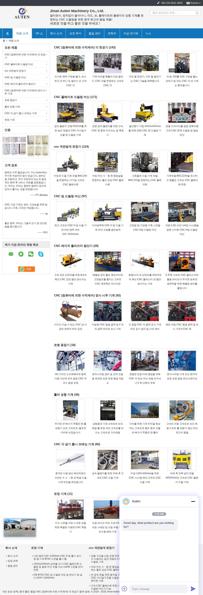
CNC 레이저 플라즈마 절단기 (20, 84)
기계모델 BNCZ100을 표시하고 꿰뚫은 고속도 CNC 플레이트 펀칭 (182, 180)
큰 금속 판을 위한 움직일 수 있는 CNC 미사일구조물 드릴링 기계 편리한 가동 (108, 577)
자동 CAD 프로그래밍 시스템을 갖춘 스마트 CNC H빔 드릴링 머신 (182, 230)
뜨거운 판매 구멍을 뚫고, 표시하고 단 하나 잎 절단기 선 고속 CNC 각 (71, 81)
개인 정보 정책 (10, 591)
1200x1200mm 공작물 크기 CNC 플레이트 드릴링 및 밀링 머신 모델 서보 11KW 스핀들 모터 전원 (58, 566)
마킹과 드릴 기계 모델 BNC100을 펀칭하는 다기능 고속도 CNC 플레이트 (70, 180)
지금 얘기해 (131, 33)
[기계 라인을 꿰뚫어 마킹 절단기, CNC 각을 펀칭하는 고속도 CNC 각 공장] (108, 63)
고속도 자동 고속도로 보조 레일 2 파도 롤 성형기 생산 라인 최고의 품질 (182, 428)
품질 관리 (95, 33)
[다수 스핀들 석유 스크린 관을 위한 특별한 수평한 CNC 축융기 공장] (70, 509)
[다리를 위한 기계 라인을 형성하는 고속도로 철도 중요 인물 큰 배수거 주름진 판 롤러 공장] (145, 410)
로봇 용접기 (11, 100)
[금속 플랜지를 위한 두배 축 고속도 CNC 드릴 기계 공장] (108, 460)
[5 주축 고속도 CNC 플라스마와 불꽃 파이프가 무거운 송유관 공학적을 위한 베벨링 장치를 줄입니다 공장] (182, 261)
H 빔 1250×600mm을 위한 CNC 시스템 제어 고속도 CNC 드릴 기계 (145, 477)
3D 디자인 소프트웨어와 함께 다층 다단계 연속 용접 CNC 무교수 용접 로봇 (71, 378)
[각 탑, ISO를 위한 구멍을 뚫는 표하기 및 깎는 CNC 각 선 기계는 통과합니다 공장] (182, 63)
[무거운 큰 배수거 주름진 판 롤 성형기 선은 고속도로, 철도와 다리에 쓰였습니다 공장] (70, 410)
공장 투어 (75, 33)
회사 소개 (56, 33)
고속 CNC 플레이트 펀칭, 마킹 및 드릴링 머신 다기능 (108, 587)
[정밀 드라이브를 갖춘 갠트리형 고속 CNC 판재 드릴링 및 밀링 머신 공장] (182, 113)
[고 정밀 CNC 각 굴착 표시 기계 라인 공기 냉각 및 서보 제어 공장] (145, 311)
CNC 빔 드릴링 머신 (15, 77)
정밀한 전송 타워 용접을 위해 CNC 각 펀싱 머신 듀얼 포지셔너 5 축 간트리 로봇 (145, 378)
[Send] (193, 588)
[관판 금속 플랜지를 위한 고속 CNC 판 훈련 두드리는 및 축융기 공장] (108, 113)
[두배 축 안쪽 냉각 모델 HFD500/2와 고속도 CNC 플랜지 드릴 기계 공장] (182, 460)
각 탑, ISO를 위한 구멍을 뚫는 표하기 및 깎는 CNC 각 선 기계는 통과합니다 (182, 81)
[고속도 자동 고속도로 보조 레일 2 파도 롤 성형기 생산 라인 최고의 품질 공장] (182, 410)
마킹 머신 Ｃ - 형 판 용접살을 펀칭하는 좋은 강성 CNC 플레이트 (108, 180)
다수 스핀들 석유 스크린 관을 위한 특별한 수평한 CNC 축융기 (70, 527)
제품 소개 (22, 33)
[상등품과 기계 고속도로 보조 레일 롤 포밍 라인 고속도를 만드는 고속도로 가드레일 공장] (108, 410)
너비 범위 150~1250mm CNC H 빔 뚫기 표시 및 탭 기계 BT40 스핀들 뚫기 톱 (57, 557)
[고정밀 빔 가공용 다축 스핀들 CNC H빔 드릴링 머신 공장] (145, 212)
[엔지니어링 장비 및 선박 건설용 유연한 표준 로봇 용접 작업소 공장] (108, 361)
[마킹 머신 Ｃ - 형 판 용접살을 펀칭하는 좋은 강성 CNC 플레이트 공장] (108, 162)
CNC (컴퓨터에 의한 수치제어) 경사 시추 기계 (25, 92)
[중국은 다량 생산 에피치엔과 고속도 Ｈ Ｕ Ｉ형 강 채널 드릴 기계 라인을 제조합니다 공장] (70, 460)
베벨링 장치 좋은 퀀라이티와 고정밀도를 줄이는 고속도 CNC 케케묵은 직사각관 (108, 279)
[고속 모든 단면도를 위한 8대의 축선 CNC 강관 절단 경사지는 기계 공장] (70, 261)
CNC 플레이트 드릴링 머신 (19, 64)
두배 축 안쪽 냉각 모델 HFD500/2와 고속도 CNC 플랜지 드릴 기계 (182, 477)
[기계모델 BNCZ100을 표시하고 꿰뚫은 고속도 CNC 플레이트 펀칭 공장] (182, 162)
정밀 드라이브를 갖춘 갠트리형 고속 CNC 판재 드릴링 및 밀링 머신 (182, 130)
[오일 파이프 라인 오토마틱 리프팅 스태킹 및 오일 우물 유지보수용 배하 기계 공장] (108, 509)
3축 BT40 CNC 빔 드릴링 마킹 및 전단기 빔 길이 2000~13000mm (58, 576)
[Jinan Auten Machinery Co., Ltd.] (24, 13)
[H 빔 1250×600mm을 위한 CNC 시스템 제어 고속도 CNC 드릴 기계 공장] (145, 460)
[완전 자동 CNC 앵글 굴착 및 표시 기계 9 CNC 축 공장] (182, 311)
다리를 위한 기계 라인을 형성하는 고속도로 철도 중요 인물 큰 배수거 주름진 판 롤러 (144, 428)
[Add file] (124, 588)
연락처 (112, 33)
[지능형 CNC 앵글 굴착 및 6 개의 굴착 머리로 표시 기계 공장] (108, 311)
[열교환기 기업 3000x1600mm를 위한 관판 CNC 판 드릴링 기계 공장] (145, 113)
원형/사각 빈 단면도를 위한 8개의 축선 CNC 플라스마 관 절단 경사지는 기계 (144, 279)
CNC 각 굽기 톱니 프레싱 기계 (21, 113)
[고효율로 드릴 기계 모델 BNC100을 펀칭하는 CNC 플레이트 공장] (145, 162)
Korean (194, 3)
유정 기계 (10, 119)
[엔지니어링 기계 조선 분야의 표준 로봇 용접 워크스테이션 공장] (182, 361)
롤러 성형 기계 (12, 106)
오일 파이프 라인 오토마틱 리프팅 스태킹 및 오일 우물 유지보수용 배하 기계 (108, 527)
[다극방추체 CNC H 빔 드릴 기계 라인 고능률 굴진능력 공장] (108, 212)
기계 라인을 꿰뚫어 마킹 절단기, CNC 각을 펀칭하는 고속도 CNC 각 (108, 81)
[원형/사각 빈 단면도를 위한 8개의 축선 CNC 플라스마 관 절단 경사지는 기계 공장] (145, 261)
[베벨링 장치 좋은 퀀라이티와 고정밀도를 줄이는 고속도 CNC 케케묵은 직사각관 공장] (108, 261)
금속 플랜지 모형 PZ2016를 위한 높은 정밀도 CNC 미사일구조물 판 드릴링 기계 (70, 130)
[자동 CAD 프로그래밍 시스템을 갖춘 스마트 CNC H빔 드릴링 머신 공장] (182, 212)
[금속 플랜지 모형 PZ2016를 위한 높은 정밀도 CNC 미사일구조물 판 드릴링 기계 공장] (70, 113)
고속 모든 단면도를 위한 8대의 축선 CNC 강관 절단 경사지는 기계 (70, 279)
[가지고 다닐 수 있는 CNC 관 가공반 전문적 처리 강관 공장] (70, 311)
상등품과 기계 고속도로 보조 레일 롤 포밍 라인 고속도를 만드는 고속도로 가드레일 (108, 428)
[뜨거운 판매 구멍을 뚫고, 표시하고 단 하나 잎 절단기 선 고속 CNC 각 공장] (70, 63)
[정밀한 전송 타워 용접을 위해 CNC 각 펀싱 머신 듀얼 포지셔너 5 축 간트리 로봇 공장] (145, 361)
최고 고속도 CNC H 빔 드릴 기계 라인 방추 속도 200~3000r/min (71, 230)
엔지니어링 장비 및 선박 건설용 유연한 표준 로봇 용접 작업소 (108, 378)
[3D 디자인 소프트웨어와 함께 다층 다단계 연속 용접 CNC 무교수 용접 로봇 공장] (70, 361)
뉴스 (148, 33)
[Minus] (193, 501)
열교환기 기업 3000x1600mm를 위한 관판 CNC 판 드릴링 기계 (144, 130)
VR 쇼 (39, 33)
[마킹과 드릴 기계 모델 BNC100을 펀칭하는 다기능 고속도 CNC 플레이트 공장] (70, 162)
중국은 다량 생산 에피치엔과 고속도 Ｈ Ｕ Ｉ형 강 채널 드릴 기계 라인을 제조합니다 (71, 477)
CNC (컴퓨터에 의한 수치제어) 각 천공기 (25, 56)
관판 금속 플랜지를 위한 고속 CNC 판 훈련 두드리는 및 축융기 (108, 130)
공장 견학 (13, 560)
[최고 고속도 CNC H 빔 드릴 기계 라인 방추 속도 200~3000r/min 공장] (70, 212)
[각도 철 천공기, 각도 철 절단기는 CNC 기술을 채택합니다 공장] (145, 63)
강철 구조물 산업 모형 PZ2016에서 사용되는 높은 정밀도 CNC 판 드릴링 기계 (108, 559)
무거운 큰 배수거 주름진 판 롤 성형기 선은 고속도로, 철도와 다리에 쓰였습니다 (70, 428)
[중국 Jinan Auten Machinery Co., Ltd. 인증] (14, 145)
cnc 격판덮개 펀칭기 (15, 70)
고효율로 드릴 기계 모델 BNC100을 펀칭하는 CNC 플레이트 (144, 180)
